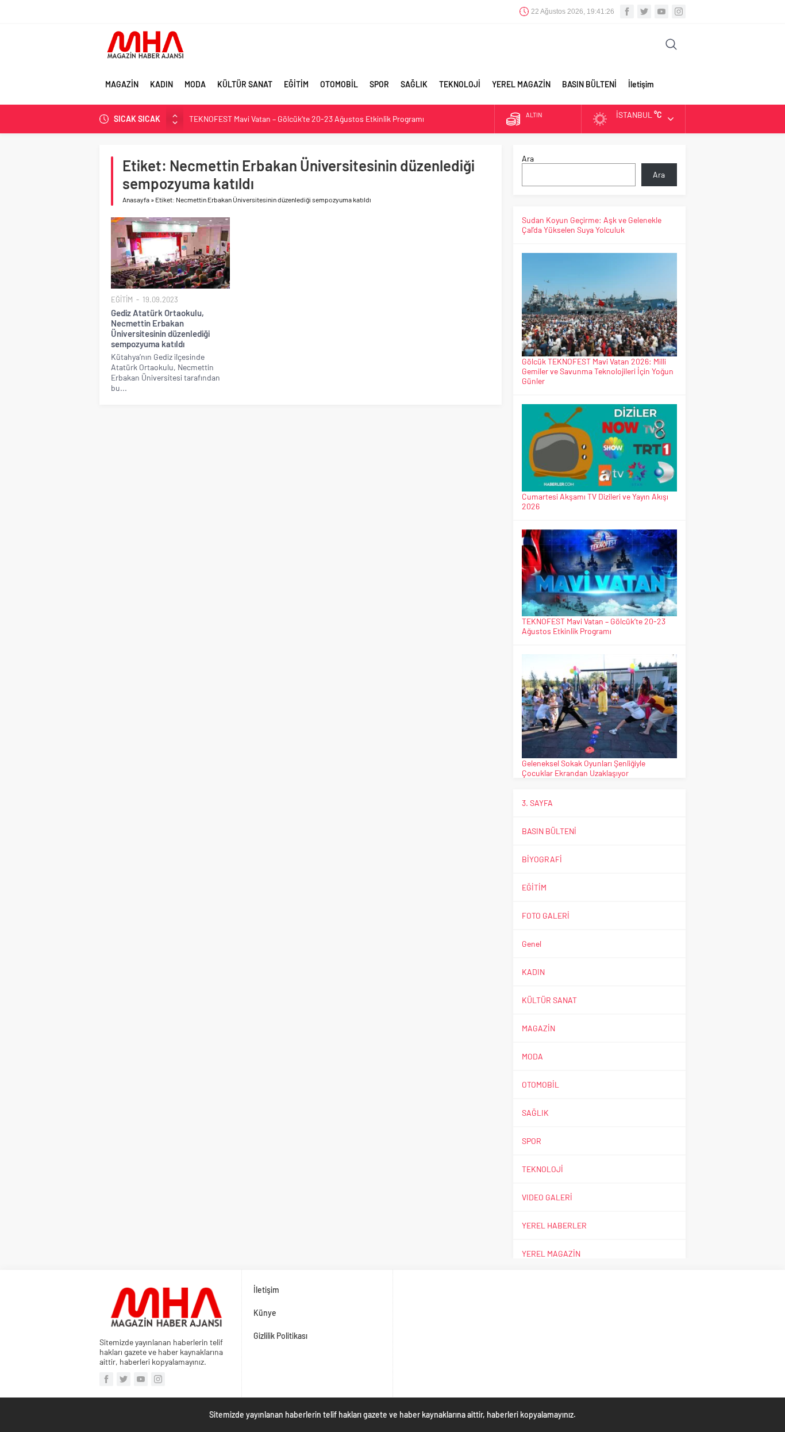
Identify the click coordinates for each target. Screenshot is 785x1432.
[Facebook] (627, 11)
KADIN (161, 84)
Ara (528, 158)
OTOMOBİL (339, 84)
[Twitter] (644, 11)
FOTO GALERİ (545, 915)
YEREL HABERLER (554, 1225)
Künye (264, 1313)
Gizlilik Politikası (280, 1336)
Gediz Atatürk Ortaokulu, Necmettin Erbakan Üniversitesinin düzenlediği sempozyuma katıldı (160, 328)
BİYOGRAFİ (542, 859)
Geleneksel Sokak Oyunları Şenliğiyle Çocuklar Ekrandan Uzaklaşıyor (583, 768)
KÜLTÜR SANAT (244, 84)
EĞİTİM (296, 84)
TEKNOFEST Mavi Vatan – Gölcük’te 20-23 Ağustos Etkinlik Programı (306, 119)
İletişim (641, 84)
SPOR (379, 84)
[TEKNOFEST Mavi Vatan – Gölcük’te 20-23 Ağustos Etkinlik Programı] (599, 573)
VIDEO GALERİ (547, 1197)
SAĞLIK (414, 84)
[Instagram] (679, 11)
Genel (531, 944)
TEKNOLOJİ (459, 84)
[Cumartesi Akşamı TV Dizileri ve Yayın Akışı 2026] (599, 448)
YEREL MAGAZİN (521, 84)
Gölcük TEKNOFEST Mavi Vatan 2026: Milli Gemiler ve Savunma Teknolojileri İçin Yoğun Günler (598, 371)
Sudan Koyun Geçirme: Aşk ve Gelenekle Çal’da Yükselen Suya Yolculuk (591, 225)
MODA (195, 84)
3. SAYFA (537, 803)
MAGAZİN (121, 84)
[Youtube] (661, 11)
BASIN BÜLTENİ (589, 84)
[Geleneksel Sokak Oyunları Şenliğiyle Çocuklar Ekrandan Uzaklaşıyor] (599, 706)
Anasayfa (135, 199)
